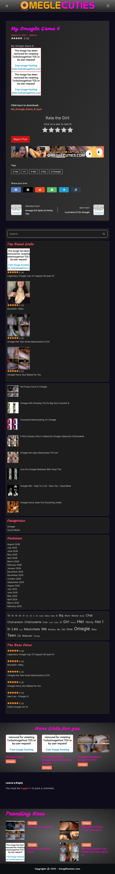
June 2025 (12, 592)
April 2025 (12, 599)
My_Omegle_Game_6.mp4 (26, 109)
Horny (89, 622)
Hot (98, 622)
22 (27, 616)
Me (33, 171)
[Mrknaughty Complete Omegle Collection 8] (69, 830)
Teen (11, 635)
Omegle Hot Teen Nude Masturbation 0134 (28, 341)
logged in (26, 788)
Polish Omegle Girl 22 (17, 707)
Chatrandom (15, 622)
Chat (89, 615)
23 (31, 616)
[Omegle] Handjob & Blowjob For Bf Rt (89, 758)
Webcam (27, 635)
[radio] (45, 130)
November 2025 (15, 575)
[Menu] (108, 5)
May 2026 (12, 554)
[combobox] (53, 234)
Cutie (51, 622)
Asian (41, 616)
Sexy (94, 629)
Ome (69, 629)
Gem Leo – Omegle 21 (18, 696)
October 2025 (14, 578)
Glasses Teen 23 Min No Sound (39, 850)
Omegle (33, 35)
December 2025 (15, 571)
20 (20, 616)
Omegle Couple (15, 756)
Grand (73, 622)
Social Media (13, 530)
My (43, 171)
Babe (47, 616)
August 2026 (13, 544)
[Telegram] (64, 189)
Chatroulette (33, 622)
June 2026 (12, 551)
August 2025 (13, 585)
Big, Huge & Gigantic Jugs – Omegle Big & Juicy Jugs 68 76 (95, 851)
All (37, 616)
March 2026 (13, 561)
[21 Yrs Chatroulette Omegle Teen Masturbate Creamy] (57, 743)
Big (61, 615)
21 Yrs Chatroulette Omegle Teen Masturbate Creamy (57, 760)
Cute (45, 622)
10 (8, 615)
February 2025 (14, 606)
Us (19, 635)
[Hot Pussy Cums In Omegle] (15, 830)
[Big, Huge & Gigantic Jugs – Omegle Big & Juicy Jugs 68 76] (69, 852)
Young (37, 636)
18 (12, 616)
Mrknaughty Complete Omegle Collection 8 (92, 828)
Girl (66, 622)
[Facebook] (16, 189)
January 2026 (14, 568)
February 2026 (14, 565)
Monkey (52, 629)
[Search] (7, 6)
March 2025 (13, 603)
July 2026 (12, 547)
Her (15, 171)
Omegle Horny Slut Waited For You (24, 374)
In (8, 629)
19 (16, 616)
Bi (57, 616)
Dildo (56, 622)
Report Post (20, 139)
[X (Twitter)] (28, 189)
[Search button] (104, 233)
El (61, 622)
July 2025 (12, 589)
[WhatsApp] (52, 189)
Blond (67, 616)
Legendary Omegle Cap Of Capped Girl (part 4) (30, 276)
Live (21, 630)
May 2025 (12, 596)
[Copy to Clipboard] (76, 189)
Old (63, 629)
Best (53, 616)
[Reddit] (40, 189)
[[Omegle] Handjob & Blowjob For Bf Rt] (93, 743)
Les (15, 629)
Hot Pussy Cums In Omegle (40, 827)
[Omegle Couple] (21, 743)
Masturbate (32, 629)
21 (23, 616)
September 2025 (15, 582)
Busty (82, 616)
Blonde (75, 615)
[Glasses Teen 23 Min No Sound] (15, 852)
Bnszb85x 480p (15, 308)
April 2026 (12, 558)
